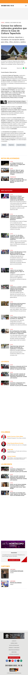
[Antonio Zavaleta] (3, 457)
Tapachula (11, 144)
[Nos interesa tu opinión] (14, 636)
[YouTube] (13, 661)
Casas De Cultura (21, 144)
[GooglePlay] (21, 661)
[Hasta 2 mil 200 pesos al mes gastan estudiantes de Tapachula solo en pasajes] (5, 258)
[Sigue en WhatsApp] (24, 68)
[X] (10, 661)
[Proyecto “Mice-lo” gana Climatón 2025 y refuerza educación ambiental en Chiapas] (5, 171)
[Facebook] (7, 661)
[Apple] (18, 661)
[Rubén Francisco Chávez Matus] (3, 437)
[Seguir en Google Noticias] (26, 68)
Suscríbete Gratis (14, 560)
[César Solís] (3, 450)
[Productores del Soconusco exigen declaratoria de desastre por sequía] (5, 307)
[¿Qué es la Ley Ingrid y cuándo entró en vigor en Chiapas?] (5, 275)
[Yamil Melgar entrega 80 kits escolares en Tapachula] (5, 321)
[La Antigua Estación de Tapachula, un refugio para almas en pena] (5, 163)
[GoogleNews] (15, 661)
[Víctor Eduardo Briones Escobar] (3, 444)
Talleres (4, 144)
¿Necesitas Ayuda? (14, 657)
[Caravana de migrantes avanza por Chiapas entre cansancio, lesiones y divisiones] (5, 223)
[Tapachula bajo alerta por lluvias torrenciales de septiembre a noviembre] (5, 351)
